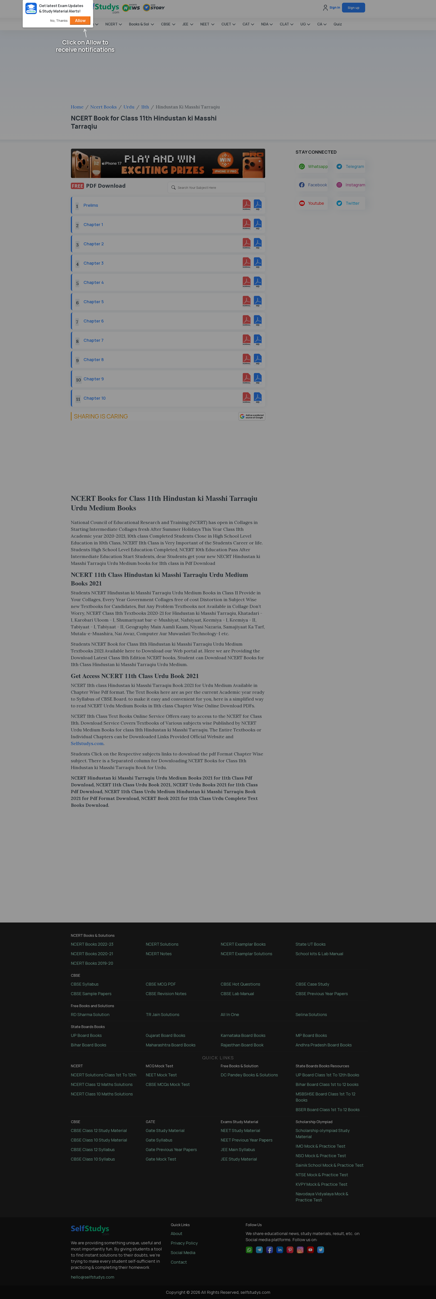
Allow (80, 20)
